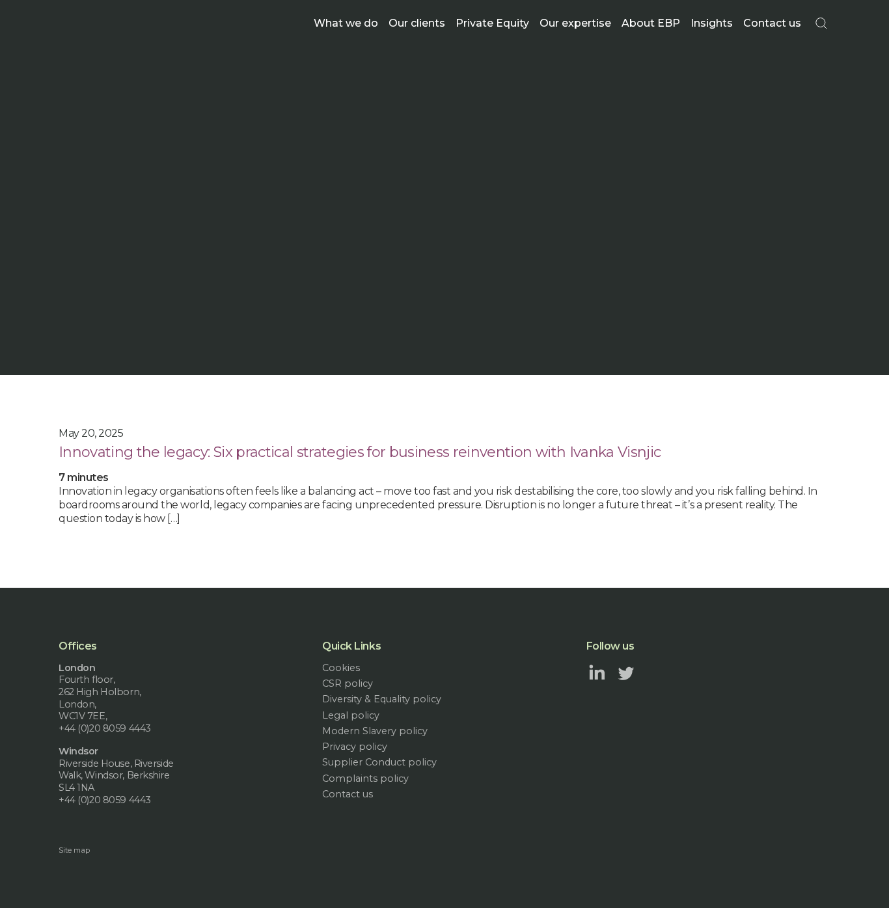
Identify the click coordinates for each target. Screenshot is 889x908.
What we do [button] (346, 23)
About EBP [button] (651, 23)
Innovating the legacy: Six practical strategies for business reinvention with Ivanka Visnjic (360, 452)
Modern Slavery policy (375, 731)
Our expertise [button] (575, 23)
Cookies (341, 668)
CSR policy (347, 683)
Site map (74, 850)
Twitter (626, 672)
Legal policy (350, 715)
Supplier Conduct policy (379, 762)
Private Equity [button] (492, 23)
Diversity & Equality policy (381, 699)
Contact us (772, 23)
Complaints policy (365, 778)
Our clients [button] (417, 23)
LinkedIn (596, 672)
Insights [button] (712, 23)
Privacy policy (354, 746)
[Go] (821, 23)
